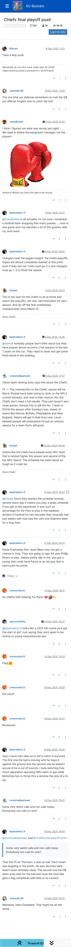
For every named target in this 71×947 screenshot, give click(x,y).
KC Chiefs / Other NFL (15, 25)
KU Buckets (35, 6)
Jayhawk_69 (16, 90)
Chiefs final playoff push (51, 837)
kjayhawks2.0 (17, 212)
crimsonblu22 (17, 590)
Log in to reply (58, 31)
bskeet (13, 290)
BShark (13, 48)
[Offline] (5, 48)
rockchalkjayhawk (19, 375)
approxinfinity (17, 621)
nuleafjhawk (16, 121)
